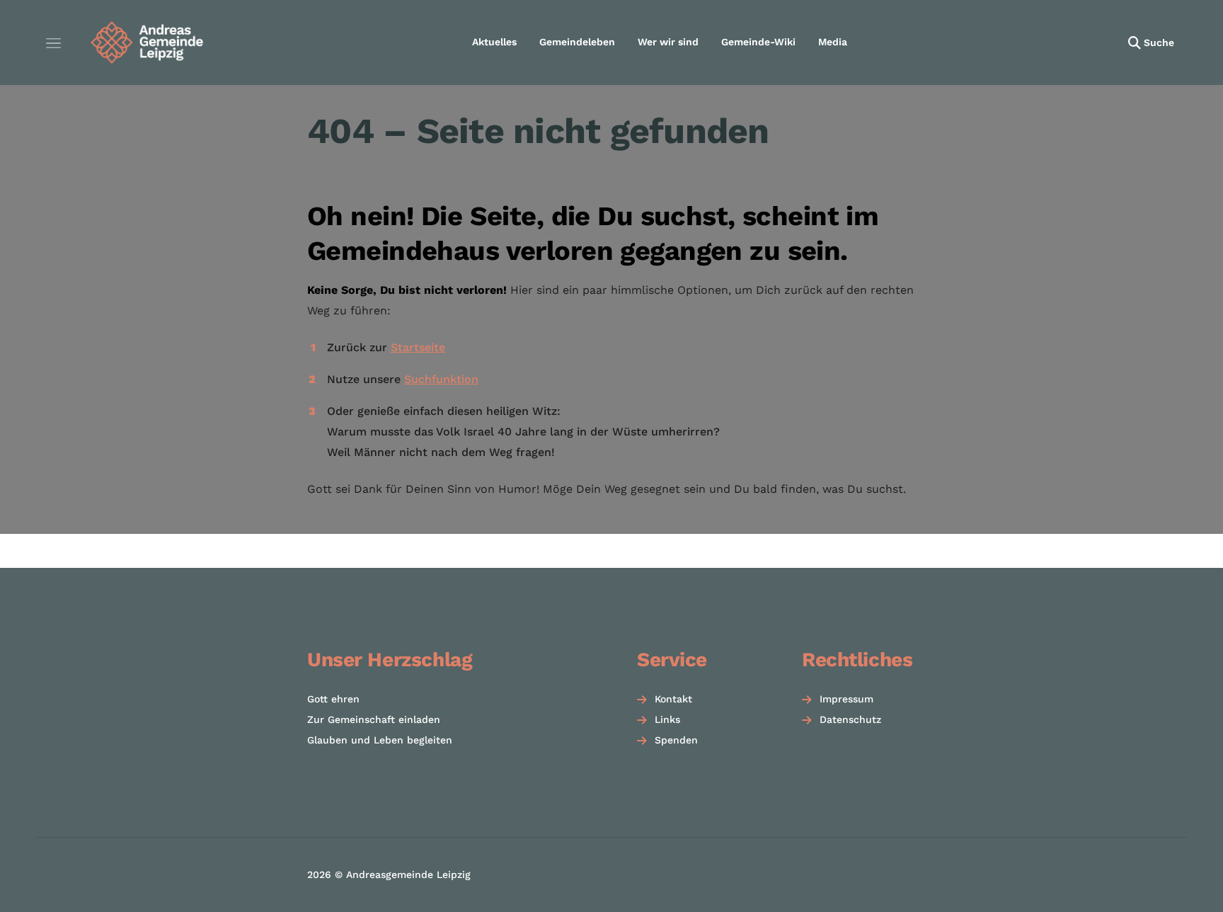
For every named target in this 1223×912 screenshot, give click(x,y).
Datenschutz (850, 719)
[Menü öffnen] (53, 42)
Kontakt (673, 699)
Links (667, 719)
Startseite (418, 347)
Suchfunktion (441, 379)
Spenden (676, 740)
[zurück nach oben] (1173, 876)
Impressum (846, 699)
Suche (1159, 42)
